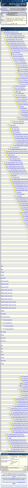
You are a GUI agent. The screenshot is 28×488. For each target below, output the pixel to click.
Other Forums (12, 3)
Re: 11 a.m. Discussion (18, 54)
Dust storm (14, 175)
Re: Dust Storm (21, 194)
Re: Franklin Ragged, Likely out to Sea (14, 39)
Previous (12, 9)
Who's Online (17, 4)
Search (17, 3)
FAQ (21, 4)
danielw (6, 461)
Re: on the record (14, 127)
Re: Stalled (3, 313)
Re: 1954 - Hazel (20, 93)
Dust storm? (19, 195)
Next (21, 9)
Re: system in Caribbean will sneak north (16, 35)
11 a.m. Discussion (16, 52)
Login (2, 5)
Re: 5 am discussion (5, 316)
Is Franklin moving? (13, 156)
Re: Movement (23, 108)
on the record (12, 125)
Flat (25, 9)
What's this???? (11, 154)
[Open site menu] (1, 1)
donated (13, 478)
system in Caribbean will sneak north (14, 33)
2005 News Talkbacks (5, 9)
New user (11, 4)
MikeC (6, 460)
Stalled (2, 310)
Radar (10, 438)
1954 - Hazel (18, 91)
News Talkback (4, 8)
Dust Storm (19, 192)
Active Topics (23, 3)
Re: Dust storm (16, 177)
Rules (24, 4)
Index (17, 9)
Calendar (18, 5)
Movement (21, 106)
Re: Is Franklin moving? (15, 158)
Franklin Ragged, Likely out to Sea (10, 31)
